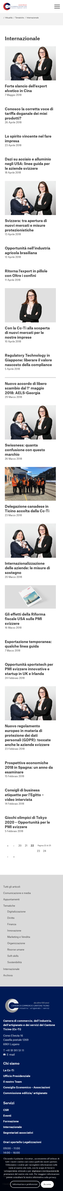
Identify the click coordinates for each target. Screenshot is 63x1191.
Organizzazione (16, 943)
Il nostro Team (12, 1081)
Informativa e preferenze (25, 1184)
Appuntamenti (11, 899)
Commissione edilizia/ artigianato (25, 1093)
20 (19, 845)
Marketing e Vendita (18, 936)
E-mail (11, 1054)
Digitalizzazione (16, 911)
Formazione (11, 1121)
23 (38, 850)
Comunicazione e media (17, 892)
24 (44, 850)
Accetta (47, 1184)
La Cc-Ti (8, 1070)
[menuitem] (55, 6)
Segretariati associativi (18, 1132)
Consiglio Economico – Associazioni (26, 1087)
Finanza (11, 924)
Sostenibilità (14, 962)
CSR (6, 1109)
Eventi (7, 1115)
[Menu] (55, 6)
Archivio (8, 975)
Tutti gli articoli (11, 886)
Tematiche (9, 905)
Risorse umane (15, 949)
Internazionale (11, 968)
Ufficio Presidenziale (16, 1075)
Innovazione (14, 930)
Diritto (11, 917)
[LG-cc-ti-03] (26, 6)
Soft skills (13, 955)
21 (26, 845)
